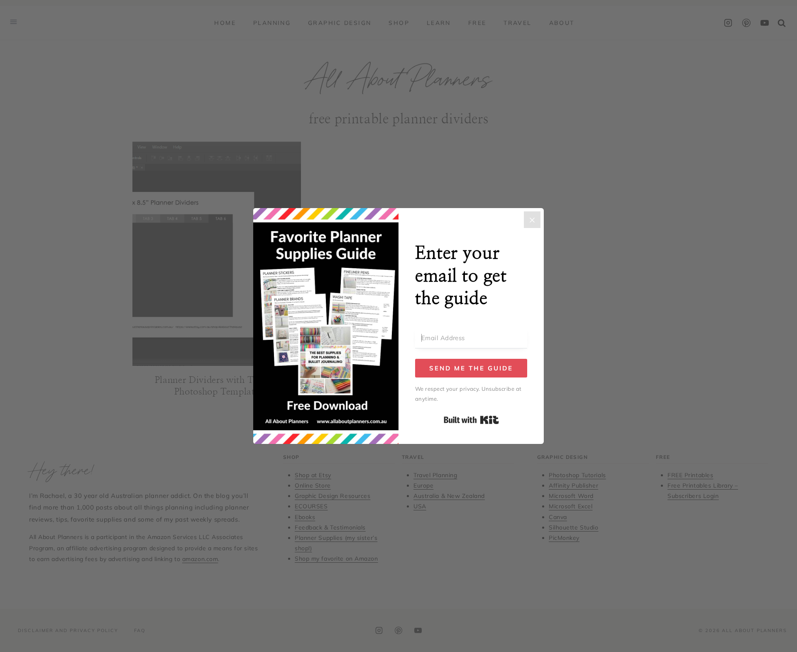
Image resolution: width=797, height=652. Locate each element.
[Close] (532, 219)
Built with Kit (471, 419)
